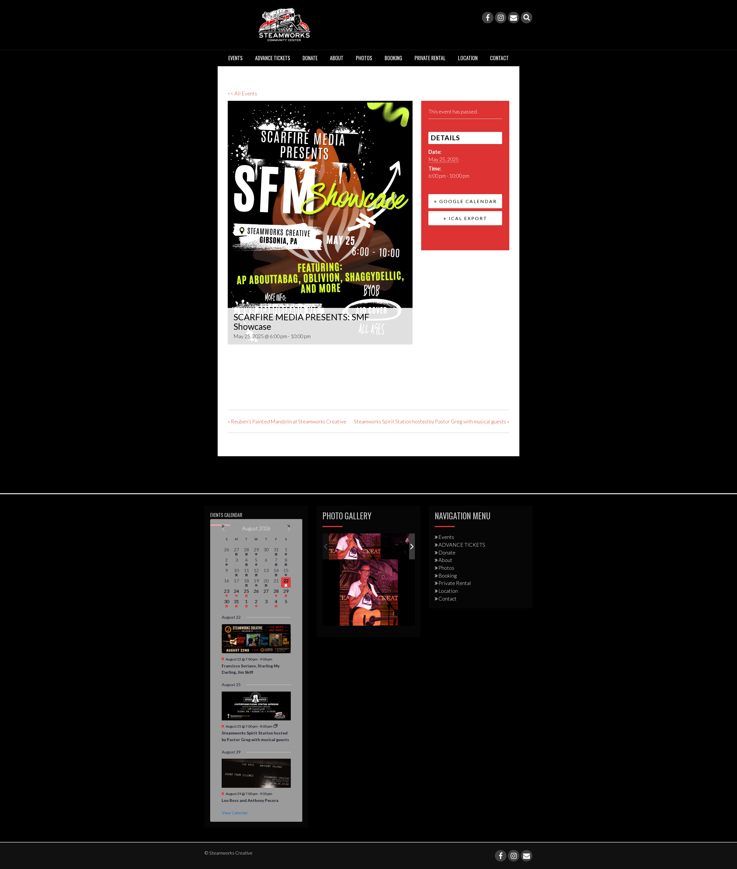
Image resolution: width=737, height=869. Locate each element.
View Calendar (235, 812)
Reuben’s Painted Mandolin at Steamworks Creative (287, 421)
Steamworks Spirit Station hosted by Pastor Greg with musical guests (431, 421)
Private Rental (430, 58)
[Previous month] (223, 529)
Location (468, 58)
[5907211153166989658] (355, 546)
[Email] (513, 17)
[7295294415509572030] (407, 547)
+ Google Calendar (465, 201)
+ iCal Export (465, 218)
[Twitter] (247, 389)
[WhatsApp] (276, 389)
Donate (310, 58)
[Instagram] (500, 17)
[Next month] (289, 529)
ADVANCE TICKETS (272, 58)
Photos (364, 58)
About (336, 58)
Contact (499, 58)
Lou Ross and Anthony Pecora (250, 800)
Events (235, 58)
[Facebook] (487, 17)
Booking (393, 58)
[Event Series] (275, 726)
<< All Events (242, 93)
